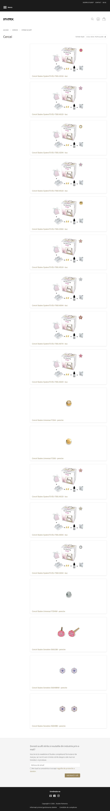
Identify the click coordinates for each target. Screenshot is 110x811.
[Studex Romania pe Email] (50, 796)
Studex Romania (62, 804)
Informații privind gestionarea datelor (43, 807)
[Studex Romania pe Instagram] (58, 796)
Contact (98, 2)
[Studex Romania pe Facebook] (54, 796)
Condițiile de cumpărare (68, 807)
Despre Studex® (88, 2)
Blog (104, 2)
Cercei (15, 30)
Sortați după (80, 37)
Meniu (9, 7)
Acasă (5, 30)
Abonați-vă (72, 775)
